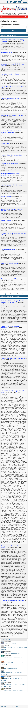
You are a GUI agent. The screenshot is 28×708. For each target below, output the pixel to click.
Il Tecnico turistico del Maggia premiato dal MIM (13, 234)
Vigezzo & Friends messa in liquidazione (12, 87)
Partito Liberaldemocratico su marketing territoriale (12, 40)
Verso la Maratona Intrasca (11, 185)
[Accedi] (26, 2)
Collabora (17, 706)
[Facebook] (8, 2)
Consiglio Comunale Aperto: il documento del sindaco (14, 546)
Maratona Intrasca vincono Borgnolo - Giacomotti (11, 131)
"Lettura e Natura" (6, 196)
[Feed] (16, 2)
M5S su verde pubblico (10, 668)
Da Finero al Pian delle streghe (9, 163)
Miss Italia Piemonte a (10, 74)
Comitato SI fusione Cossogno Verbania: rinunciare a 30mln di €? (12, 301)
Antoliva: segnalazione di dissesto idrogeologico (10, 174)
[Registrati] (24, 2)
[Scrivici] (19, 2)
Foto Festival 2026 (6, 52)
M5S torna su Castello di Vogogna (13, 690)
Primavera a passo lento (8, 249)
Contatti (3, 706)
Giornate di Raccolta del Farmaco (10, 279)
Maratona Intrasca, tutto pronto (13, 155)
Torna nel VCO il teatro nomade (10, 98)
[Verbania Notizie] (14, 12)
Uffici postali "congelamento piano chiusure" (13, 358)
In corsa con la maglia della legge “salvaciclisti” (10, 326)
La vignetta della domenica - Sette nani (12, 600)
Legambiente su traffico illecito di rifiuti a (12, 64)
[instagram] (14, 2)
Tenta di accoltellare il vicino (12, 653)
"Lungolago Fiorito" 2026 (11, 643)
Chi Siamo (10, 706)
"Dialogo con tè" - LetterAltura (9, 263)
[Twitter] (11, 2)
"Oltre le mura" (5, 143)
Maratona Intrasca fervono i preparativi (12, 210)
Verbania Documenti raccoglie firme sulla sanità (12, 391)
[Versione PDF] (21, 2)
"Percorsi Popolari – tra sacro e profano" (12, 115)
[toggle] (25, 17)
